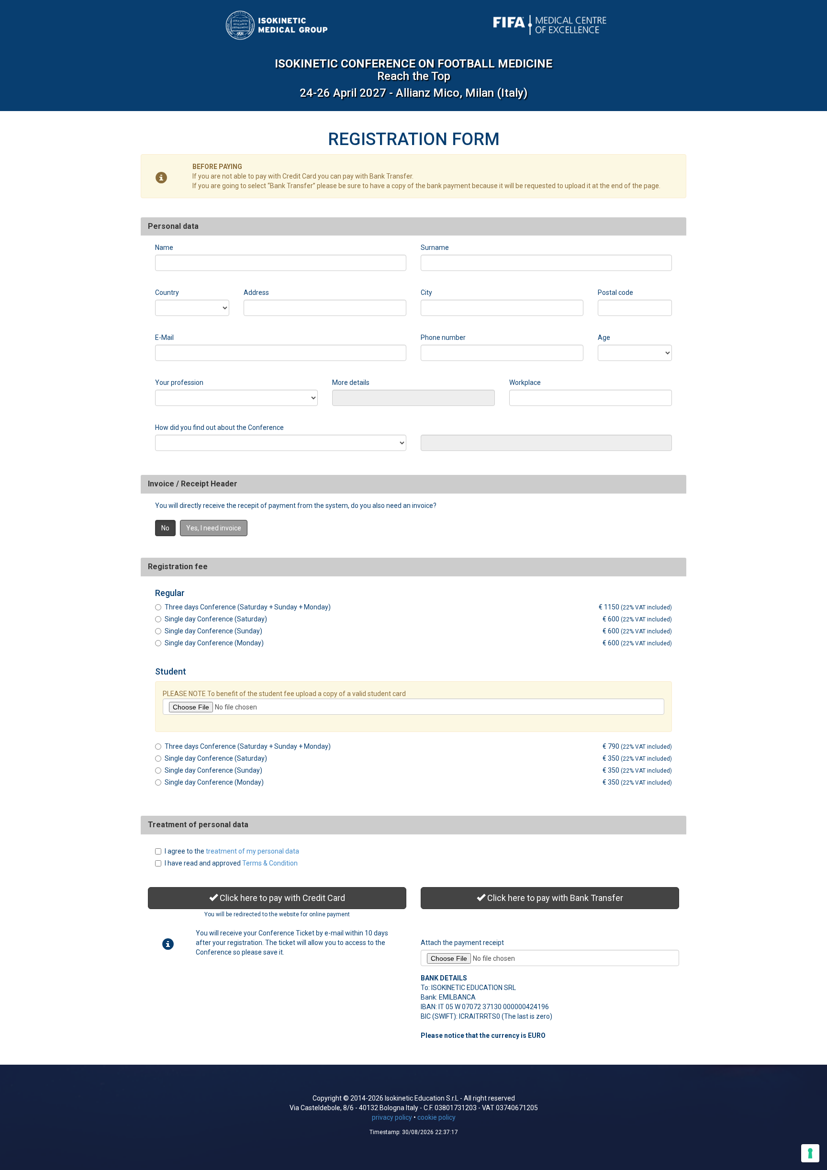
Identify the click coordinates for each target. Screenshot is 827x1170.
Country (167, 292)
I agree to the (232, 851)
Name (164, 247)
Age (604, 337)
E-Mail (164, 337)
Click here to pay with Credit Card (281, 898)
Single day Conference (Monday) (214, 643)
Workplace (525, 382)
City (426, 292)
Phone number (443, 337)
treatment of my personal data (252, 851)
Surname (435, 247)
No (165, 528)
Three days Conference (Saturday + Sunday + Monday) (248, 607)
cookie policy (436, 1117)
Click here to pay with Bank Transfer (554, 898)
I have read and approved (231, 863)
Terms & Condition (270, 863)
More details (350, 382)
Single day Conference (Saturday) (216, 619)
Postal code (615, 292)
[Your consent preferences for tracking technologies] (810, 1153)
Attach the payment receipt (462, 942)
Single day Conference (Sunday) (213, 631)
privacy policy (392, 1117)
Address (256, 292)
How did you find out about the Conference (219, 427)
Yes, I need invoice (213, 528)
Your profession (179, 382)
